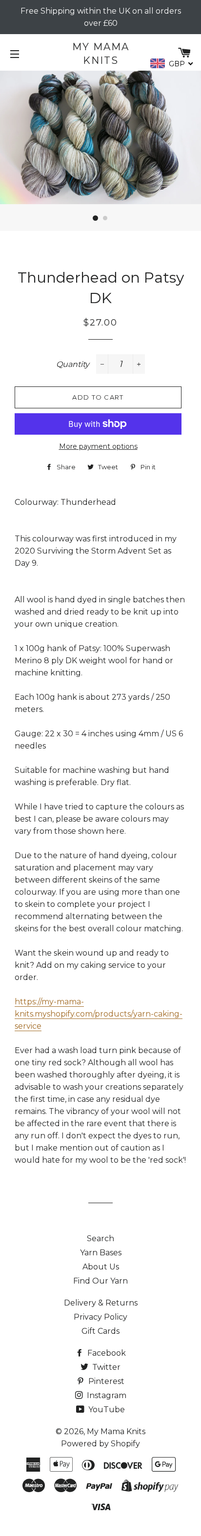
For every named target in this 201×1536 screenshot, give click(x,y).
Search (100, 1238)
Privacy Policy (100, 1317)
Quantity (72, 364)
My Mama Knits (100, 53)
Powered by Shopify (100, 1443)
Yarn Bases (100, 1252)
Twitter (105, 1367)
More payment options (98, 446)
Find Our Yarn (100, 1281)
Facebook (105, 1353)
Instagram (105, 1395)
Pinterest (105, 1381)
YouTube (105, 1409)
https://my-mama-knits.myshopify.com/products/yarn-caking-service (98, 1014)
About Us (100, 1266)
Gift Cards (100, 1331)
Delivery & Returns (101, 1302)
